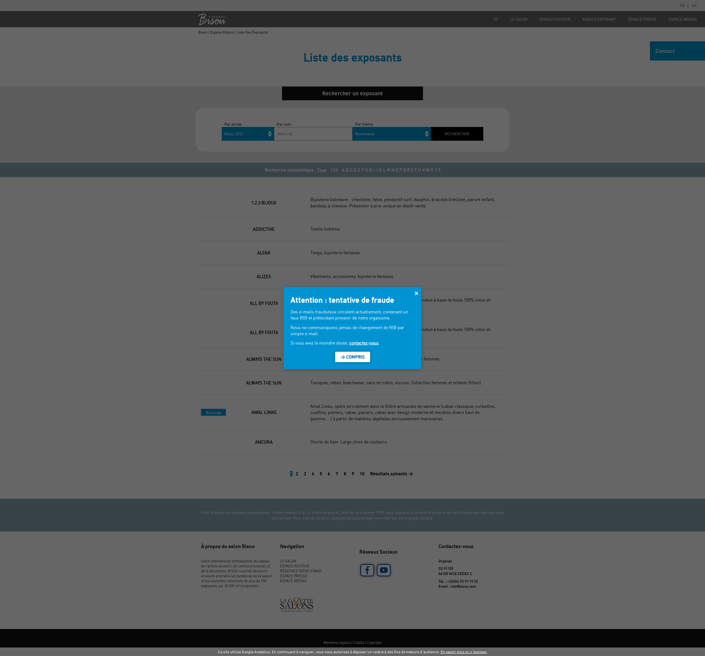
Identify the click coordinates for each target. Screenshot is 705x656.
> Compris (353, 357)
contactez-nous (364, 343)
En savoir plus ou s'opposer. (464, 651)
